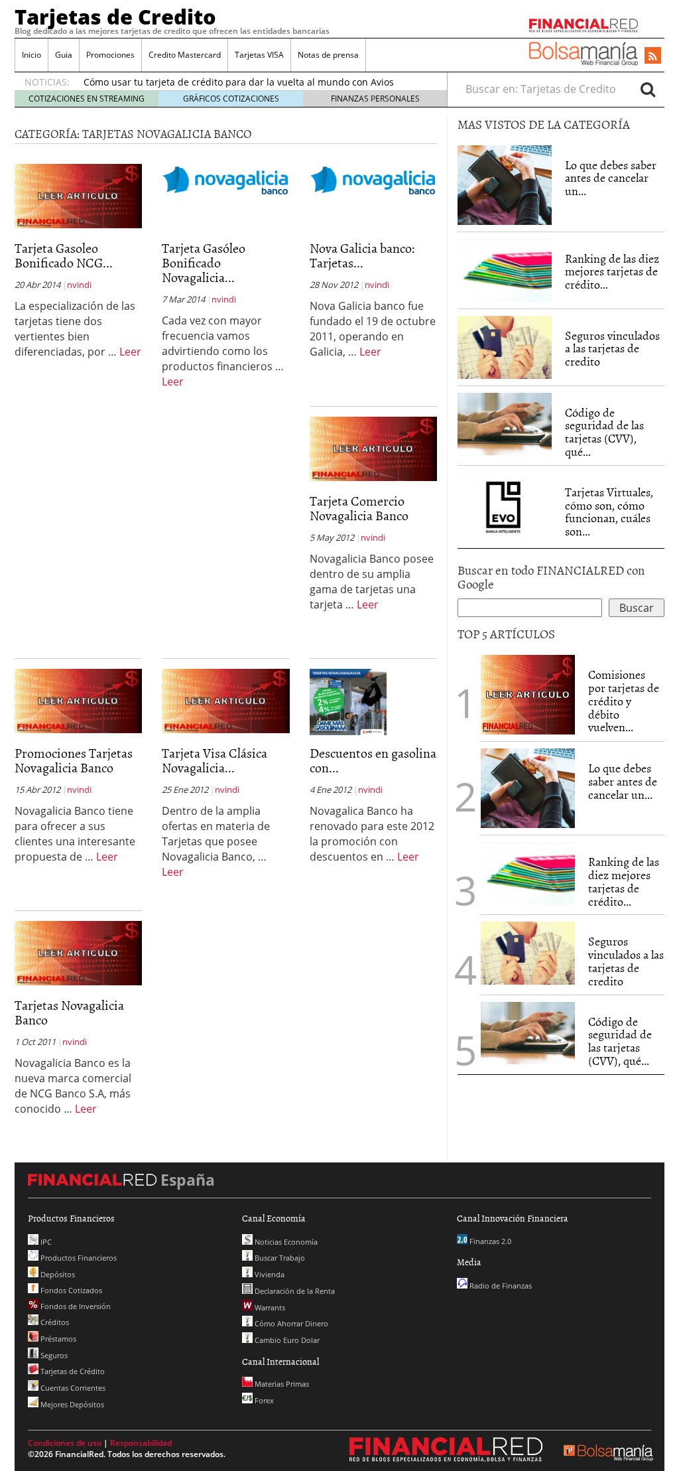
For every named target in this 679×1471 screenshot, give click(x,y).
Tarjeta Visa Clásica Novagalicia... (214, 759)
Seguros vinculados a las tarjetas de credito (612, 348)
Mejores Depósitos (71, 1404)
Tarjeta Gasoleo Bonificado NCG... (64, 255)
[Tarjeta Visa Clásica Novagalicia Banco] (225, 700)
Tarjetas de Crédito (71, 1371)
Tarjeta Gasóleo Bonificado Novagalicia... (203, 262)
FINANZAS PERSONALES (375, 98)
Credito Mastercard (185, 54)
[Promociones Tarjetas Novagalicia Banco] (78, 700)
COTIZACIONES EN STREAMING (87, 98)
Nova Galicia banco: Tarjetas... (362, 255)
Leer (130, 351)
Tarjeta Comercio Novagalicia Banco (359, 507)
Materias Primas (281, 1384)
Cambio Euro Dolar (286, 1340)
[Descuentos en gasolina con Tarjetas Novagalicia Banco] (348, 701)
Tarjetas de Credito (115, 17)
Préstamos (57, 1339)
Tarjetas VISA (259, 54)
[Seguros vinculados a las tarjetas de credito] (505, 347)
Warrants (269, 1307)
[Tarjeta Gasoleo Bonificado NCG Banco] (78, 195)
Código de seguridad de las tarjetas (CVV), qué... (604, 431)
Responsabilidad (141, 1442)
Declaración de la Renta (294, 1291)
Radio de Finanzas (499, 1286)
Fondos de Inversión (74, 1306)
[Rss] (652, 56)
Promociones (110, 54)
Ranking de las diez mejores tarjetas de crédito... (612, 271)
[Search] (648, 89)
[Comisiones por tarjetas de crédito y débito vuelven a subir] (528, 694)
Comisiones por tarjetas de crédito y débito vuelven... (623, 700)
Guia (63, 54)
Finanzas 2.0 (489, 1241)
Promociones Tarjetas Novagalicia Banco (74, 759)
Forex (263, 1400)
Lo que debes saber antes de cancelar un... (610, 178)
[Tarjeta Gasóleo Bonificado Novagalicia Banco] (225, 179)
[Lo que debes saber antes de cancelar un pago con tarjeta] (505, 183)
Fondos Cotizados (70, 1290)
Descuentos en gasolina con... (373, 759)
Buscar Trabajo (279, 1258)
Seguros (53, 1355)
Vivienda (268, 1274)
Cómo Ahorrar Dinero (290, 1323)
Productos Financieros (77, 1258)
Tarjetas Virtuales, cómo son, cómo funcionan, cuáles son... (609, 511)
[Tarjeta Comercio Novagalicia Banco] (373, 448)
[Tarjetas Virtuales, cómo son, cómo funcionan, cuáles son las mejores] (505, 505)
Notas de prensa (328, 54)
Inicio (31, 54)
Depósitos (56, 1274)
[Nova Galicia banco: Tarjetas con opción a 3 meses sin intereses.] (373, 179)
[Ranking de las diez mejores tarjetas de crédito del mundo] (505, 270)
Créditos (53, 1322)
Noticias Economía (285, 1242)
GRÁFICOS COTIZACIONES (231, 98)
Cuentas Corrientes (71, 1388)
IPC (45, 1242)
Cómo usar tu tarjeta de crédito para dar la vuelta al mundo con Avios (239, 82)
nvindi (79, 285)
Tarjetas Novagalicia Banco (69, 1012)
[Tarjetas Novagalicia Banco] (78, 952)
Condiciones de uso (64, 1442)
